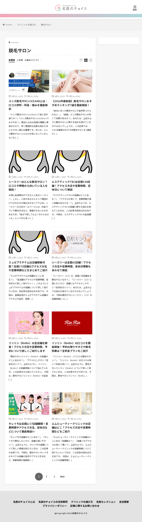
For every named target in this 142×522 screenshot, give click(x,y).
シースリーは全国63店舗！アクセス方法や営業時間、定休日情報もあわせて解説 (71, 266)
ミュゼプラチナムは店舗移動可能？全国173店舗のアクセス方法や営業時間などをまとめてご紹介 (28, 266)
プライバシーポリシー (55, 505)
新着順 (12, 60)
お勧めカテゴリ (32, 60)
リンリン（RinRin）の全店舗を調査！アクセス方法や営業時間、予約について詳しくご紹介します (28, 346)
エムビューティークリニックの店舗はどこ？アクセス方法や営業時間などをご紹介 (71, 427)
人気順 (20, 60)
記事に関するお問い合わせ (84, 505)
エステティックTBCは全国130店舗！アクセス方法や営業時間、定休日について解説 (71, 185)
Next (62, 476)
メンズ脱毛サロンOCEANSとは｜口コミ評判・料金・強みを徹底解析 (28, 105)
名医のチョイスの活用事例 (53, 501)
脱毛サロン (46, 24)
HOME (9, 24)
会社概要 (124, 501)
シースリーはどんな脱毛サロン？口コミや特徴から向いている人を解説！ (28, 185)
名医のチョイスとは (24, 501)
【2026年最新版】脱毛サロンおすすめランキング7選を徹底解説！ (72, 103)
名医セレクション (106, 501)
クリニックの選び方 (26, 24)
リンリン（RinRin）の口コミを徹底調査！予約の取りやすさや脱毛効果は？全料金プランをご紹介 (71, 346)
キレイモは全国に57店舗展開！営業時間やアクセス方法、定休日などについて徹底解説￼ (28, 427)
